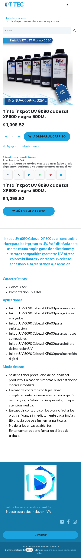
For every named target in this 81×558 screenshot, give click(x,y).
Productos (35, 507)
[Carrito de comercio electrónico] (67, 5)
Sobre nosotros (20, 507)
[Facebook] (7, 174)
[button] (47, 136)
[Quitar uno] (6, 136)
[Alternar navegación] (75, 5)
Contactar (40, 534)
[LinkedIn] (29, 174)
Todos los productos (16, 18)
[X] (18, 174)
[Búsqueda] (74, 30)
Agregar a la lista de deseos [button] (23, 146)
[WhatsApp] (39, 174)
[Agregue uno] (19, 136)
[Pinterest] (50, 174)
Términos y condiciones (19, 157)
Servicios (46, 507)
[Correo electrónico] (61, 174)
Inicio (8, 507)
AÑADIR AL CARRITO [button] (30, 211)
